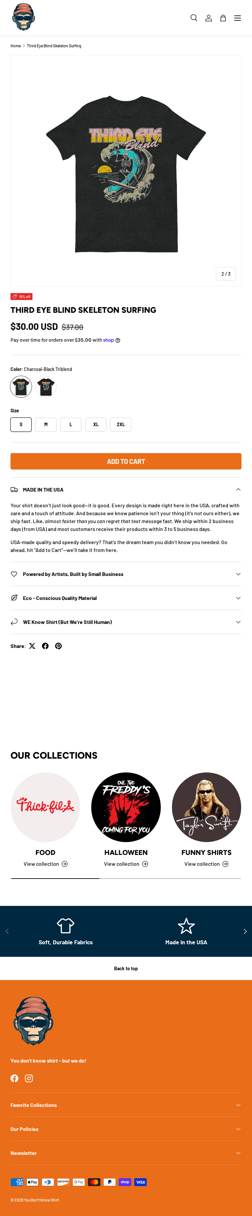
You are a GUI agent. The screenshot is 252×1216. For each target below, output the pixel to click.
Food (45, 852)
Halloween (126, 852)
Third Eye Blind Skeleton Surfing (54, 46)
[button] (223, 18)
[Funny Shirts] (206, 807)
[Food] (45, 807)
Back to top (126, 968)
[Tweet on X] (32, 646)
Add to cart (126, 461)
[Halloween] (125, 807)
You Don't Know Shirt (41, 1200)
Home (15, 46)
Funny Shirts (206, 852)
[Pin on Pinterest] (58, 646)
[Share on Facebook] (45, 646)
